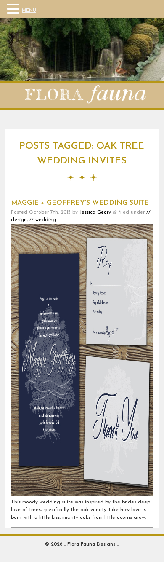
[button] (14, 9)
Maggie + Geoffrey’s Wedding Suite (80, 203)
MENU (29, 10)
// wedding (42, 219)
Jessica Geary (95, 212)
